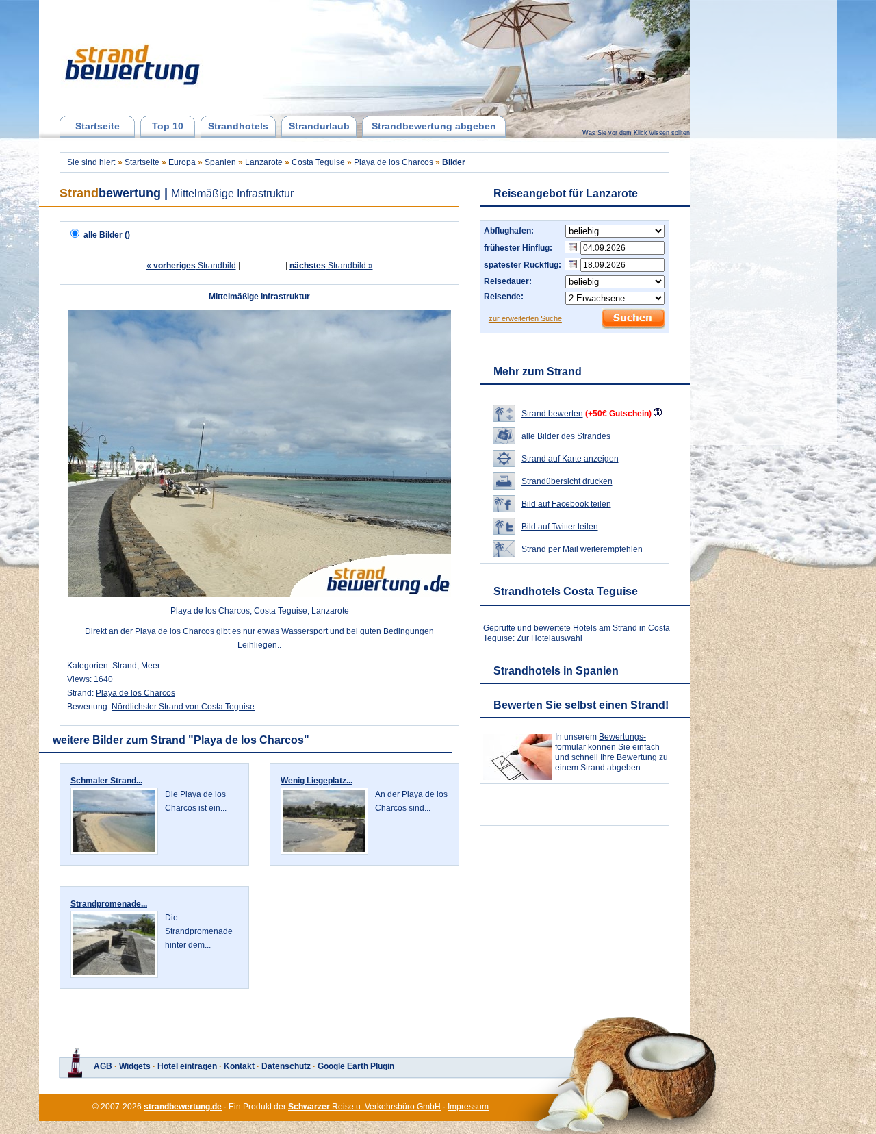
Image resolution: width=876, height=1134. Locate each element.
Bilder (453, 162)
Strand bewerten (552, 413)
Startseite (97, 126)
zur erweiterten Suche (525, 318)
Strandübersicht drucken (567, 481)
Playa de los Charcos (393, 162)
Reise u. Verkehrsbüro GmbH (364, 1106)
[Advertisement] (761, 222)
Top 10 (167, 126)
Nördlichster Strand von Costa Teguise (183, 706)
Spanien (220, 162)
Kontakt (239, 1066)
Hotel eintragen (187, 1066)
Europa (182, 162)
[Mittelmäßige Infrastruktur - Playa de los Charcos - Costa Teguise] (259, 594)
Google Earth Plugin (356, 1066)
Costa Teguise (318, 162)
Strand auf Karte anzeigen (570, 459)
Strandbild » (331, 265)
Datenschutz (286, 1066)
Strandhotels (238, 126)
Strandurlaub (319, 126)
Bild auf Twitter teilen (559, 526)
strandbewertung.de (183, 1106)
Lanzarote (264, 162)
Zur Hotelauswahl (549, 638)
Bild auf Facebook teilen (566, 504)
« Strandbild (191, 265)
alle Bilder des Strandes (565, 436)
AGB (103, 1066)
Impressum (468, 1106)
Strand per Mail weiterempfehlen (582, 549)
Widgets (135, 1066)
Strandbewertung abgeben (434, 126)
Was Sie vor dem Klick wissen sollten (636, 132)
